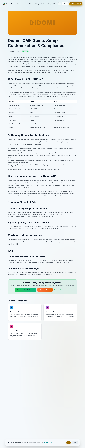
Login (66, 4)
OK (68, 442)
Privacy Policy (48, 442)
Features (19, 4)
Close (75, 442)
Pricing (37, 4)
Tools (42, 4)
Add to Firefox (46, 290)
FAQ (54, 4)
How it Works (29, 4)
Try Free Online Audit (61, 290)
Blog (49, 4)
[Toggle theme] (59, 3)
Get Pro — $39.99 (76, 4)
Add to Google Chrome (26, 290)
